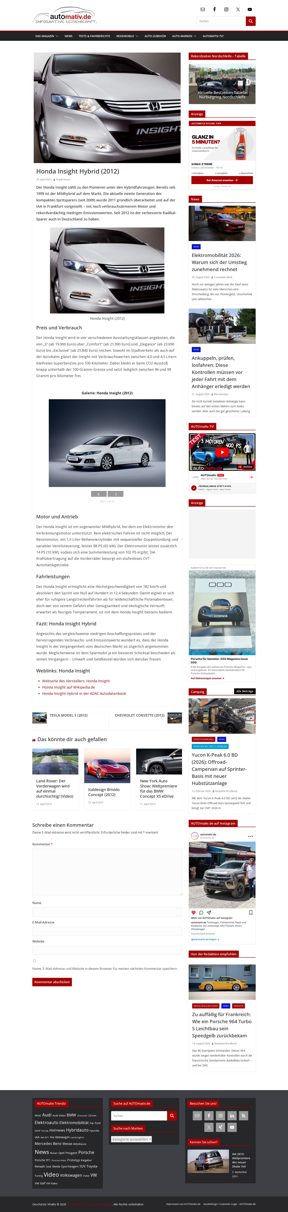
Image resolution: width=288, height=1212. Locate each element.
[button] (56, 36)
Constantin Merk (223, 277)
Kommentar (42, 844)
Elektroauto (46, 1122)
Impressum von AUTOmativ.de (183, 1204)
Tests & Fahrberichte (94, 36)
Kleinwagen (62, 1137)
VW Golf (40, 1183)
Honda (44, 1130)
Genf (37, 1130)
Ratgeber (86, 1160)
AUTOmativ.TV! (213, 36)
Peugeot (71, 1153)
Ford (98, 1123)
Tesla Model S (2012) (69, 715)
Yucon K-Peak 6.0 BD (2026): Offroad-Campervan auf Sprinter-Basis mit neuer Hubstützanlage (219, 769)
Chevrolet (82, 1115)
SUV (82, 1166)
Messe (67, 1144)
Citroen (92, 1115)
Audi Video (59, 1115)
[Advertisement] (221, 534)
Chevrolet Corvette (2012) (140, 715)
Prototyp (73, 1160)
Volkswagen (71, 1175)
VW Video (52, 1183)
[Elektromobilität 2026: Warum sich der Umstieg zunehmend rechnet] (222, 223)
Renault (40, 1166)
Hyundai (94, 1130)
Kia (52, 1137)
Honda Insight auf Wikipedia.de (68, 687)
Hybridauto (77, 1130)
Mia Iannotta (221, 394)
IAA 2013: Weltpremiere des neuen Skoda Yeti (241, 1160)
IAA (37, 1137)
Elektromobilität (74, 1122)
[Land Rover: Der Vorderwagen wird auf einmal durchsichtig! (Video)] (55, 751)
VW (94, 1175)
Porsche (238, 1006)
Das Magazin (44, 36)
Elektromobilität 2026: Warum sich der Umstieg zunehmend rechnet (219, 262)
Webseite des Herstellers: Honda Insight (76, 681)
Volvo (86, 1175)
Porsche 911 (43, 1160)
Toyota (91, 1166)
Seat (48, 1166)
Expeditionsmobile (203, 739)
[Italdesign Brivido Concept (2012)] (107, 751)
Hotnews (57, 1130)
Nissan (53, 1153)
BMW (71, 1115)
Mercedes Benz (48, 1143)
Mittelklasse (79, 1143)
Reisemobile (125, 36)
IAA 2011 (45, 1137)
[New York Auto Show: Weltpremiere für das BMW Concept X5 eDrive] (159, 751)
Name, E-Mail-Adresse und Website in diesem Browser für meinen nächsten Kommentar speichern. (105, 968)
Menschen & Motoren (206, 1006)
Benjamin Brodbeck (226, 791)
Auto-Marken (182, 36)
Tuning (39, 1175)
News (68, 36)
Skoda (56, 1166)
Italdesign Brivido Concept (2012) (104, 792)
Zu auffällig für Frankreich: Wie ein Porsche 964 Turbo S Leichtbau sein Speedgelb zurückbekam (222, 1025)
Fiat (92, 1123)
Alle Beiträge (244, 691)
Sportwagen (70, 1166)
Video (51, 1174)
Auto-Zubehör (155, 36)
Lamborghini (77, 1137)
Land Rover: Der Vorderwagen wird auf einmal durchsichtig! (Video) (54, 788)
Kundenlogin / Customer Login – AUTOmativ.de (230, 1204)
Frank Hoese (63, 179)
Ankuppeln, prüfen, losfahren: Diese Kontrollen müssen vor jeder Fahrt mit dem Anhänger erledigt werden (221, 372)
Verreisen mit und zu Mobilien (210, 746)
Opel (61, 1153)
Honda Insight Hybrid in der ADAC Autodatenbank (84, 693)
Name (36, 903)
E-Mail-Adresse (43, 922)
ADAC (38, 1115)
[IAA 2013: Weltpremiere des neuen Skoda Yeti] (208, 1165)
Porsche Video (59, 1160)
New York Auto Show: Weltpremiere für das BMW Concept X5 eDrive (158, 788)
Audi (47, 1115)
